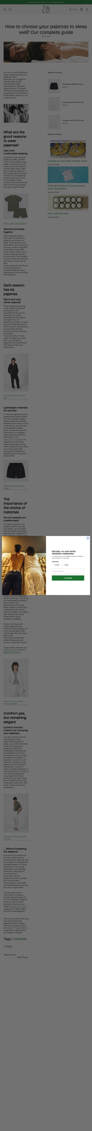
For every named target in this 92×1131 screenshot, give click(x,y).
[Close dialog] (88, 538)
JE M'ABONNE (68, 578)
